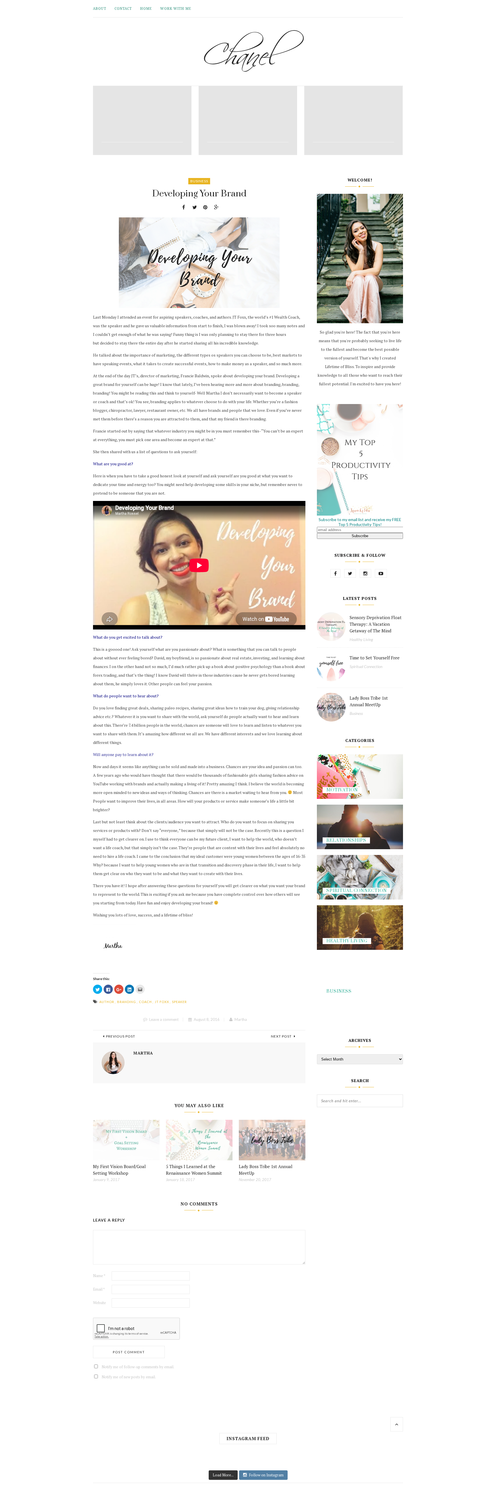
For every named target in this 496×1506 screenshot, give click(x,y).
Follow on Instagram (266, 1475)
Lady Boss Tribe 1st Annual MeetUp (369, 701)
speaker (179, 1002)
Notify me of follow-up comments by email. (138, 1366)
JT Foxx (162, 1002)
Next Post (281, 1036)
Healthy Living (361, 639)
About (99, 8)
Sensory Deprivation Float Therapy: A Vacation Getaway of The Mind (376, 624)
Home (146, 8)
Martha (241, 1019)
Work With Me (175, 8)
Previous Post (120, 1036)
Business (199, 181)
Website (99, 1302)
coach (145, 1002)
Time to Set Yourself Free (375, 658)
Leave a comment (164, 1019)
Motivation (342, 790)
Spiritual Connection (366, 666)
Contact (123, 8)
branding (126, 1002)
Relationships (346, 840)
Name (99, 1275)
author (106, 1002)
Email (99, 1289)
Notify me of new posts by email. (129, 1376)
